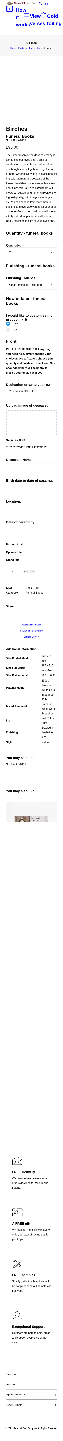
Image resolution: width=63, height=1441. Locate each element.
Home (13, 48)
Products (22, 48)
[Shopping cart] (45, 3)
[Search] (39, 3)
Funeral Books (36, 48)
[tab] (31, 626)
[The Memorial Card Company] (24, 3)
